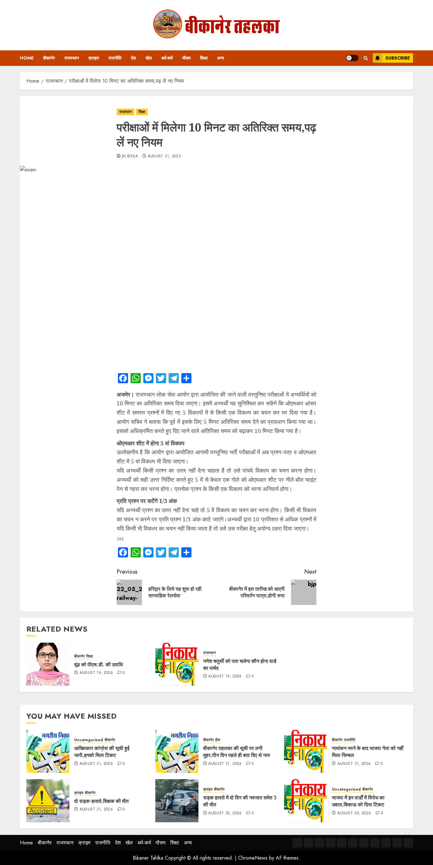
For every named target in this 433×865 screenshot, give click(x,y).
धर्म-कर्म (167, 58)
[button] (366, 58)
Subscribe (397, 58)
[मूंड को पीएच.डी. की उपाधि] (47, 664)
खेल (148, 58)
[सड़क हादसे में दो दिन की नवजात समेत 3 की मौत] (176, 800)
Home (27, 58)
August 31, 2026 (96, 763)
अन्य (220, 58)
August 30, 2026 (225, 813)
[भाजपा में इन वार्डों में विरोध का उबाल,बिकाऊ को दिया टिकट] (305, 800)
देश (133, 58)
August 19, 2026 (96, 673)
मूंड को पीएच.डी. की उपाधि (98, 664)
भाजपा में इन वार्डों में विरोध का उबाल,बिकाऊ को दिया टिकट (358, 801)
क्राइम (93, 58)
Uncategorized (88, 740)
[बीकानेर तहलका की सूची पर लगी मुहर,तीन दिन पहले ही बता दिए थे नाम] (176, 751)
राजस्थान (71, 58)
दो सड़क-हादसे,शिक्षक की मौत (101, 801)
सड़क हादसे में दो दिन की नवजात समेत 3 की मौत (239, 801)
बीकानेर (49, 58)
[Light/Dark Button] (352, 58)
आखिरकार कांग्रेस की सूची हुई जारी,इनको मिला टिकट (101, 752)
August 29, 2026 (354, 813)
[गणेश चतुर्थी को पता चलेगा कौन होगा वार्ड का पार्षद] (176, 664)
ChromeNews (253, 858)
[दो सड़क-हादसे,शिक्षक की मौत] (47, 800)
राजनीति (114, 58)
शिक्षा (204, 58)
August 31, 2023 (164, 156)
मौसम (186, 58)
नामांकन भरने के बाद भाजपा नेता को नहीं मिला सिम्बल (368, 752)
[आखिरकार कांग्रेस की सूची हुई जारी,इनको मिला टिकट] (47, 751)
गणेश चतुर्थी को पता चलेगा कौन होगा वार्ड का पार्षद (239, 664)
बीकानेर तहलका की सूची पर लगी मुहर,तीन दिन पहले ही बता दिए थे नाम (236, 752)
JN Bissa (130, 156)
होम (217, 740)
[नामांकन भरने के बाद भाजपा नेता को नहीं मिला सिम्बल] (305, 751)
